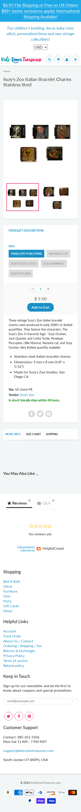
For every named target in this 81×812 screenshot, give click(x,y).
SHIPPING (52, 434)
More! (7, 611)
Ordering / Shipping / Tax (22, 646)
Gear (7, 596)
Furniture (10, 591)
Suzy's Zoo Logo (23, 263)
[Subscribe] (72, 700)
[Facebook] (18, 716)
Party (7, 601)
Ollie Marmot (54, 263)
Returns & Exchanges (19, 651)
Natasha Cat (58, 253)
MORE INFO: (13, 434)
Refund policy (13, 665)
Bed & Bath (11, 581)
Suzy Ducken (20, 273)
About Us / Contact (18, 641)
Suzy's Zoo (27, 395)
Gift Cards (11, 606)
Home (6, 71)
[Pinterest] (29, 716)
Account (9, 631)
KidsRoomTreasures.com (46, 782)
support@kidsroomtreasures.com (28, 750)
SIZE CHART (33, 434)
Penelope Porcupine (26, 253)
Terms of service (15, 660)
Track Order (12, 636)
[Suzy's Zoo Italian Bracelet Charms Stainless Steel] (40, 141)
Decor (8, 586)
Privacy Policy (14, 656)
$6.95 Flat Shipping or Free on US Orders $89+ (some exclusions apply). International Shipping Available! (40, 11)
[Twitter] (8, 716)
